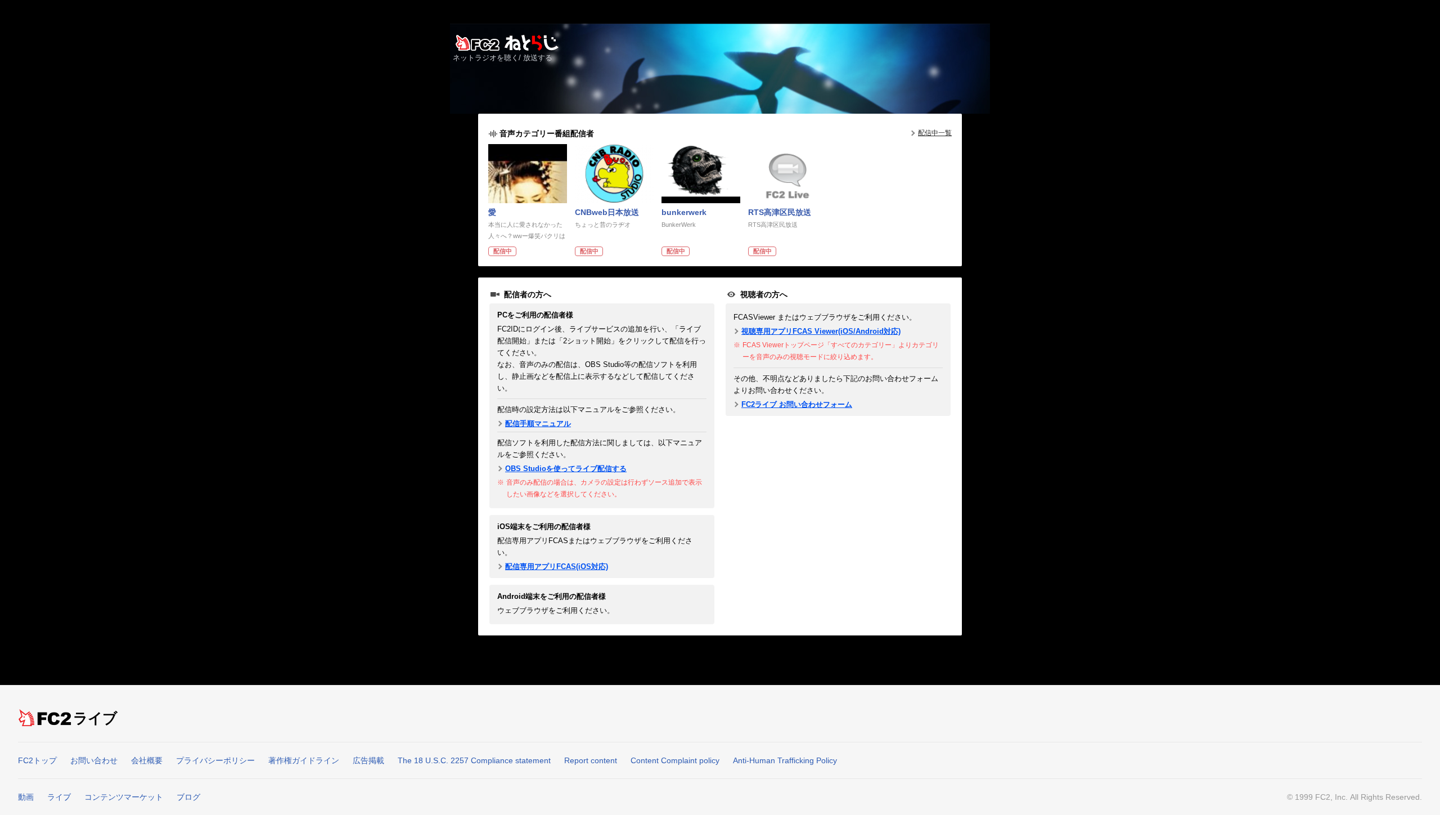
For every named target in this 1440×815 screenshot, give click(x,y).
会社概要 (147, 760)
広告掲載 (368, 760)
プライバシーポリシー (215, 760)
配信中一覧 (935, 132)
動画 (26, 796)
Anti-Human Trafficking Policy (785, 760)
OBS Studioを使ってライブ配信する (566, 468)
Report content (590, 760)
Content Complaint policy (675, 760)
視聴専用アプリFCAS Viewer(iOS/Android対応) (821, 331)
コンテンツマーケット (123, 796)
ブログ (188, 796)
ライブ (96, 718)
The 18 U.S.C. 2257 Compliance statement (474, 760)
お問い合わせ (94, 760)
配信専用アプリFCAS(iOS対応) (556, 566)
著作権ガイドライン (303, 760)
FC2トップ (37, 760)
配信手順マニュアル (538, 423)
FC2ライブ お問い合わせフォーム (796, 404)
